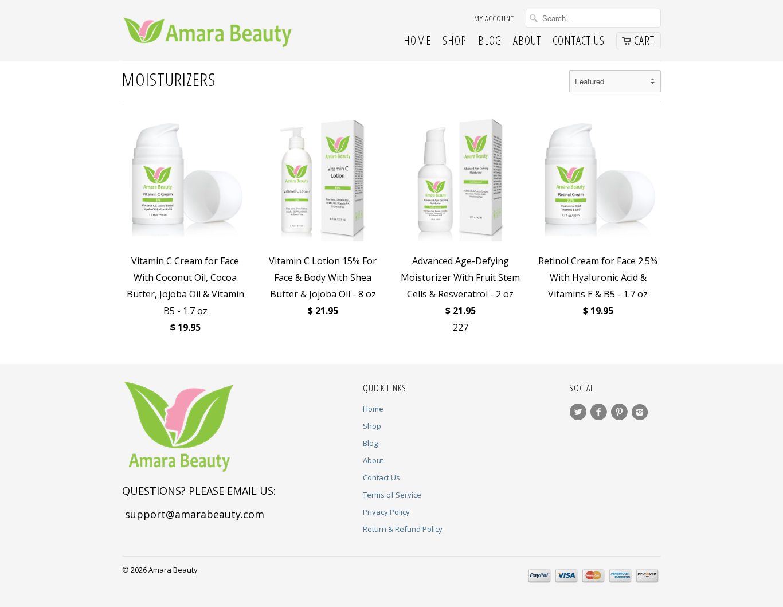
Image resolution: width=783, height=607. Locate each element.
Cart (644, 40)
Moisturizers (169, 78)
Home (417, 42)
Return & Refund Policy (403, 529)
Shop (455, 42)
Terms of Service (392, 494)
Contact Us (579, 42)
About (527, 42)
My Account (494, 18)
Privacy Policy (386, 512)
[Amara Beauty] (208, 30)
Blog (490, 42)
